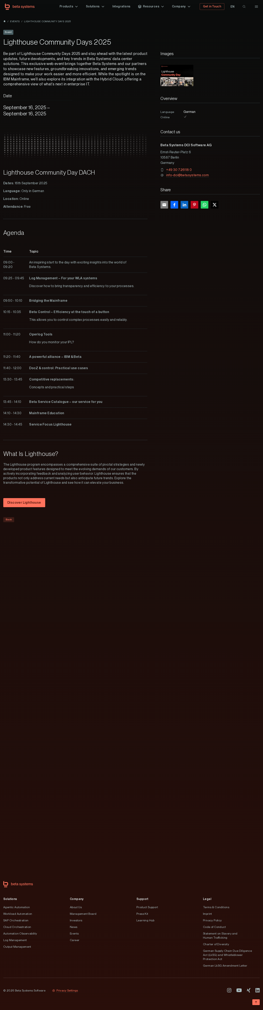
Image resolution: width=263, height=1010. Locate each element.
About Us (76, 907)
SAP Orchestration (16, 920)
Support (142, 899)
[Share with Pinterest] (194, 205)
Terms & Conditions (216, 907)
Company (77, 899)
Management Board (83, 913)
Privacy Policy (212, 920)
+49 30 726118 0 (179, 170)
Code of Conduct (214, 927)
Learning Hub (145, 920)
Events (74, 933)
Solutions (10, 899)
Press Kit (142, 913)
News (73, 927)
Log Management (15, 940)
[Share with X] (214, 205)
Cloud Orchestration (17, 927)
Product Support (147, 907)
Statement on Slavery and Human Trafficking (220, 935)
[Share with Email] (164, 205)
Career (74, 940)
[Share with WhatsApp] (204, 205)
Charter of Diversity (216, 944)
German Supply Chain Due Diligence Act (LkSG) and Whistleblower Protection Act (227, 955)
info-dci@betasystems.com (187, 175)
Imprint (207, 913)
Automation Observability (20, 933)
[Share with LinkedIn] (184, 205)
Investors (76, 920)
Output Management (17, 946)
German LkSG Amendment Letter (225, 965)
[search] (244, 6)
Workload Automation (17, 913)
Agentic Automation (16, 907)
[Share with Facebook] (174, 205)
